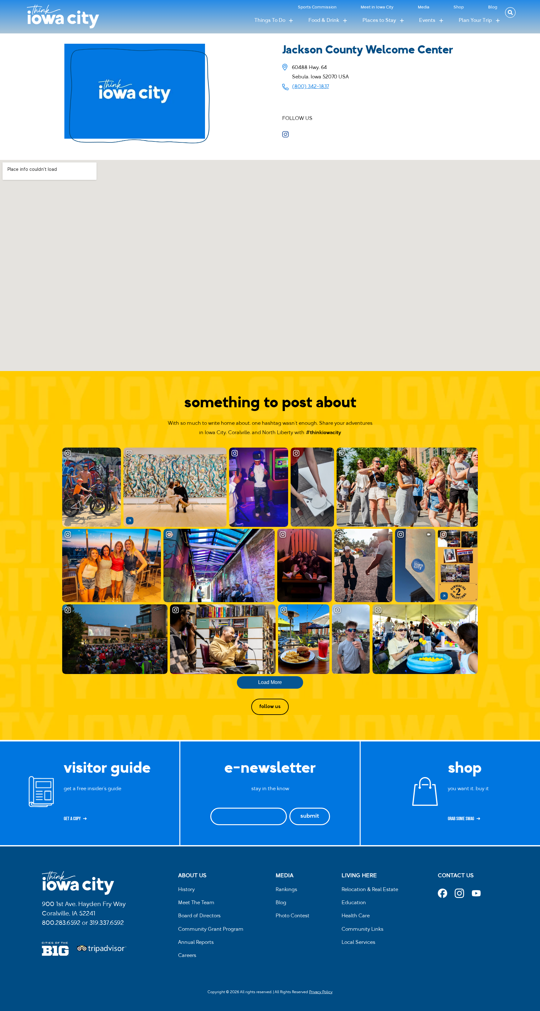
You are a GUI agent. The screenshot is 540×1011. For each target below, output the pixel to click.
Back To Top (532, 364)
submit (309, 816)
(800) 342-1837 (310, 86)
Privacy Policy (320, 992)
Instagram (287, 134)
